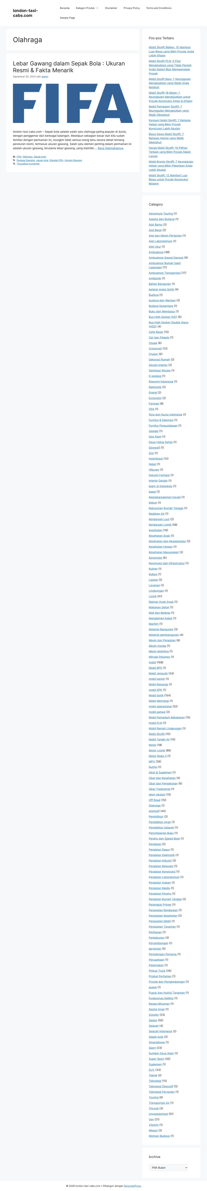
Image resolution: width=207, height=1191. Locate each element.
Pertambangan (158, 943)
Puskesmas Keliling (161, 998)
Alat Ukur (155, 246)
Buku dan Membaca (162, 311)
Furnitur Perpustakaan (163, 425)
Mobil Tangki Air (159, 739)
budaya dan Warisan (162, 300)
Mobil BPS (155, 668)
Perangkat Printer (160, 904)
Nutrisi (153, 767)
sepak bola (42, 160)
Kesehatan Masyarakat (164, 552)
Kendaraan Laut (159, 519)
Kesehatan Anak (159, 535)
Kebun (153, 502)
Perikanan (155, 932)
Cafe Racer (156, 332)
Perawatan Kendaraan (163, 910)
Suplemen (155, 1064)
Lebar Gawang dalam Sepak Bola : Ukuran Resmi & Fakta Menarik (69, 67)
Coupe (153, 343)
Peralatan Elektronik (162, 855)
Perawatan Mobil (160, 921)
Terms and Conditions (158, 8)
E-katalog (155, 376)
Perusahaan (156, 959)
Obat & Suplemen (160, 772)
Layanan (154, 585)
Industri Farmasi (159, 475)
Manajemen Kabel (160, 618)
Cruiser (153, 354)
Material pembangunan (164, 634)
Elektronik (155, 387)
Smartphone (157, 1042)
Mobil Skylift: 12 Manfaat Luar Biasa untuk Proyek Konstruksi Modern (168, 179)
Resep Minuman (159, 1003)
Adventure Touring (161, 213)
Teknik (153, 1075)
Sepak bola (40, 156)
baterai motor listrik (161, 289)
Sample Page (67, 17)
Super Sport (156, 1058)
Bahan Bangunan (160, 284)
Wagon (153, 1130)
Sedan (153, 1020)
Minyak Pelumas (159, 656)
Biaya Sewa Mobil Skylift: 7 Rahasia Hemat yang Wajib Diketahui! (166, 138)
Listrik (153, 596)
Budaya (154, 295)
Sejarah (154, 1025)
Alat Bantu (155, 224)
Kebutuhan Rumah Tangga (166, 508)
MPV (152, 761)
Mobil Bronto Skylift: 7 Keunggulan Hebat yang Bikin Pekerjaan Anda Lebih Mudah (171, 166)
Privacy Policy (132, 8)
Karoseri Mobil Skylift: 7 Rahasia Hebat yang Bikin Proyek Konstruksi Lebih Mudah (170, 124)
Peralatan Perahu (160, 893)
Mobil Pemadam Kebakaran (167, 717)
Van (151, 1119)
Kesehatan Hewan (161, 546)
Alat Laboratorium (160, 241)
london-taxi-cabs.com (25, 13)
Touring (153, 1097)
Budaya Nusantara (161, 306)
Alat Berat (155, 230)
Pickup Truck (157, 970)
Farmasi (154, 403)
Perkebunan (156, 937)
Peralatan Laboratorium (164, 877)
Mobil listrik (156, 695)
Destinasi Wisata (159, 370)
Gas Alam (155, 436)
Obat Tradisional (159, 789)
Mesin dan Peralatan (162, 640)
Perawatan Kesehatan (163, 915)
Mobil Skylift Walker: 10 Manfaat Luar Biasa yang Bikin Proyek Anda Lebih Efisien (171, 51)
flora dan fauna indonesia (165, 414)
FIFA (19, 156)
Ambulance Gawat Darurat (166, 257)
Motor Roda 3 (158, 756)
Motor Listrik (157, 750)
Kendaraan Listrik (160, 524)
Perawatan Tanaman (162, 926)
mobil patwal (157, 712)
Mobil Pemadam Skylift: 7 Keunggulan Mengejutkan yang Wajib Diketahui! (169, 110)
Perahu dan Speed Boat (164, 838)
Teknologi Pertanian (162, 1092)
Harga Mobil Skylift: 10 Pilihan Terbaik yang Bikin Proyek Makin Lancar (170, 152)
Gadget (153, 431)
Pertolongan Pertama (163, 954)
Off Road (154, 800)
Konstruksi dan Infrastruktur (167, 563)
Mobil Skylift (157, 734)
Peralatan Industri (160, 860)
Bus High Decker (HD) (163, 317)
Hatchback (156, 458)
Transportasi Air (159, 1103)
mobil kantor (157, 679)
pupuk (153, 987)
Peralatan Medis (159, 888)
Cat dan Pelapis (159, 337)
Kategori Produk (85, 8)
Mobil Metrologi (159, 701)
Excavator (155, 398)
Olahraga (28, 156)
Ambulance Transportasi (165, 273)
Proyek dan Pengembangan (167, 981)
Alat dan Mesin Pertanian (165, 235)
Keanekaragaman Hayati (165, 497)
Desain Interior (158, 365)
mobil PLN (155, 723)
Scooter (154, 1014)
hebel (152, 464)
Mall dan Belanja (159, 612)
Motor (152, 745)
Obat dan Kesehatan (162, 778)
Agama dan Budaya (161, 219)
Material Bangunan (161, 629)
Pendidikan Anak (160, 822)
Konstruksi (155, 557)
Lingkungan (156, 590)
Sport (152, 1047)
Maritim (153, 623)
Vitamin (154, 1125)
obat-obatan (157, 794)
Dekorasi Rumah (159, 359)
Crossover (155, 348)
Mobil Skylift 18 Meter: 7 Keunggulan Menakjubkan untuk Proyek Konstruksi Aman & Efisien (170, 97)
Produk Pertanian (160, 976)
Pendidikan (156, 816)
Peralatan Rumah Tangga (165, 899)
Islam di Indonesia (160, 486)
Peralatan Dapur (159, 849)
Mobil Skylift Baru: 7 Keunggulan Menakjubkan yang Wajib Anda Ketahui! (170, 83)
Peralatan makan (160, 882)
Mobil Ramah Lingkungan (165, 728)
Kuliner (153, 568)
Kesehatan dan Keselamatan (167, 541)
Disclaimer (111, 8)
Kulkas (153, 574)
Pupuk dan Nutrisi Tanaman (167, 992)
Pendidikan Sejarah (161, 827)
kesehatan (155, 530)
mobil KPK (155, 690)
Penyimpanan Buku (161, 833)
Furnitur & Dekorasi (161, 420)
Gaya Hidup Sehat (161, 442)
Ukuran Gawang (73, 160)
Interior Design (158, 480)
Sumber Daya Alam (161, 1053)
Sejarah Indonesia (160, 1031)
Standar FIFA (56, 160)
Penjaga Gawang (26, 160)
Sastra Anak (157, 1009)
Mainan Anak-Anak (161, 601)
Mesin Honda (157, 645)
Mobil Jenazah (158, 673)
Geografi (154, 447)
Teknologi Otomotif (161, 1086)
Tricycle (154, 1108)
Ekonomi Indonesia (161, 381)
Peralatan (155, 844)
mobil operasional (160, 706)
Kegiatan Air (156, 513)
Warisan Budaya (159, 1136)
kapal (152, 491)
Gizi (151, 453)
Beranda (65, 8)
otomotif (154, 811)
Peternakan (156, 965)
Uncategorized (158, 1114)
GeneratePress (132, 1185)
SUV (152, 1069)
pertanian (155, 948)
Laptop (153, 579)
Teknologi (155, 1080)
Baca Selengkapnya (110, 148)
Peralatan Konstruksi (162, 871)
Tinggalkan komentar (28, 163)
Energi (153, 392)
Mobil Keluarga (158, 684)
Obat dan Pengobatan (163, 783)
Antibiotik (155, 278)
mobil (152, 662)
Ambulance (156, 252)
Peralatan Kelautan (161, 866)
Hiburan (154, 469)
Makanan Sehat (159, 607)
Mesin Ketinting (159, 651)
